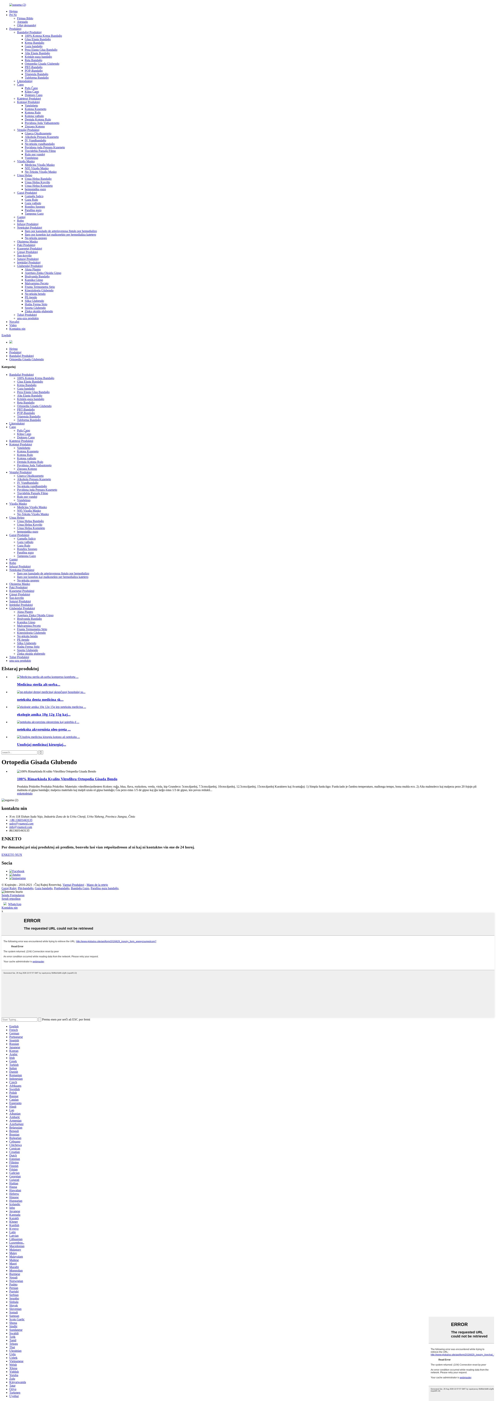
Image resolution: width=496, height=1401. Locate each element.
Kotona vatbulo (34, 116)
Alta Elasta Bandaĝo (37, 53)
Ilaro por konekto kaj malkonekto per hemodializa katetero (60, 234)
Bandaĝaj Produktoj (29, 32)
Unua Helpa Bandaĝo (38, 178)
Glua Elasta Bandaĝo (38, 39)
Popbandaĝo (61, 888)
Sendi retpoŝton (11, 898)
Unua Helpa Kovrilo (37, 182)
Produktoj (15, 28)
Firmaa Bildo (25, 18)
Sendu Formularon (13, 895)
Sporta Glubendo (35, 307)
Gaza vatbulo (33, 203)
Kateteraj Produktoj (29, 98)
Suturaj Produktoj (28, 259)
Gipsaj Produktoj (27, 252)
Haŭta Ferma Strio (36, 304)
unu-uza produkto (28, 318)
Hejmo (13, 11)
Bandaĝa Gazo (80, 888)
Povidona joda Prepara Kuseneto (45, 147)
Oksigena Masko (27, 241)
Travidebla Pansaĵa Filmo (40, 150)
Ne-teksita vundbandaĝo (40, 144)
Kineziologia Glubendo (39, 290)
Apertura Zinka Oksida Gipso (43, 273)
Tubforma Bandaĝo (37, 77)
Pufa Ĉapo (31, 88)
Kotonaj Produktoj (28, 102)
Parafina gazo (33, 210)
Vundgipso (31, 157)
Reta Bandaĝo (33, 60)
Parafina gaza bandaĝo (104, 888)
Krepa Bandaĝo (34, 42)
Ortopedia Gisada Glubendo (42, 63)
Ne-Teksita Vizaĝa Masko (41, 171)
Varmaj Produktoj (73, 884)
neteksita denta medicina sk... (40, 699)
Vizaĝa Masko (26, 161)
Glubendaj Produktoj (30, 266)
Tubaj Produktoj (27, 314)
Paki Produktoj (26, 245)
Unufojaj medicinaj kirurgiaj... (41, 744)
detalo (29, 793)
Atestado (22, 21)
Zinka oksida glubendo (39, 311)
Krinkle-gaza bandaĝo (38, 56)
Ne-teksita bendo (35, 293)
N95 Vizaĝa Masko (37, 168)
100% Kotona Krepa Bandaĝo (43, 35)
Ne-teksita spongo (36, 238)
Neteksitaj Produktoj (29, 227)
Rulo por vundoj (35, 154)
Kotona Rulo (33, 112)
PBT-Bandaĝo (33, 67)
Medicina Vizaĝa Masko (40, 164)
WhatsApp (14, 904)
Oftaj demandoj (26, 25)
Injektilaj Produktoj (28, 262)
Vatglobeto (31, 105)
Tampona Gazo (34, 213)
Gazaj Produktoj (27, 192)
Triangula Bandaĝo (36, 74)
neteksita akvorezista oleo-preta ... (44, 729)
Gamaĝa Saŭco (34, 196)
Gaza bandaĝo (33, 46)
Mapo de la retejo (97, 884)
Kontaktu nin (17, 328)
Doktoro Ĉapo (33, 95)
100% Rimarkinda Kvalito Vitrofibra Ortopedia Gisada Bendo (67, 779)
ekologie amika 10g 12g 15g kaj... (44, 714)
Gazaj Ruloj (9, 888)
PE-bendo (31, 297)
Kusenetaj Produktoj (29, 248)
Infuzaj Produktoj (27, 224)
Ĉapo (20, 84)
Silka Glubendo (34, 300)
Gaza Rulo (31, 199)
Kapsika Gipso (34, 280)
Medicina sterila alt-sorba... (38, 684)
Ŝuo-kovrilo (24, 255)
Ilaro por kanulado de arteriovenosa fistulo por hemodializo (61, 231)
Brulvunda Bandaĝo (37, 276)
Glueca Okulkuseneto (38, 133)
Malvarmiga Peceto (36, 283)
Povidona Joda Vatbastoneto (42, 123)
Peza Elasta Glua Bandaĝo (41, 49)
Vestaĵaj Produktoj (28, 130)
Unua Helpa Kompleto (39, 185)
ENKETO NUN (12, 854)
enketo (21, 793)
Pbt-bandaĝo (25, 888)
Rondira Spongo (35, 206)
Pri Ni (13, 14)
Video (13, 325)
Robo (20, 220)
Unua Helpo (24, 175)
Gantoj (21, 217)
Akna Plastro (33, 269)
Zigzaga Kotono (35, 126)
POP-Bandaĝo (34, 70)
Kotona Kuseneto (35, 109)
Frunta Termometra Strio (40, 286)
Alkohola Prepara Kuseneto (42, 137)
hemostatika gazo (35, 189)
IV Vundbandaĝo (35, 140)
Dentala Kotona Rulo (38, 119)
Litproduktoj (24, 81)
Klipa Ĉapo (32, 91)
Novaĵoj (14, 321)
